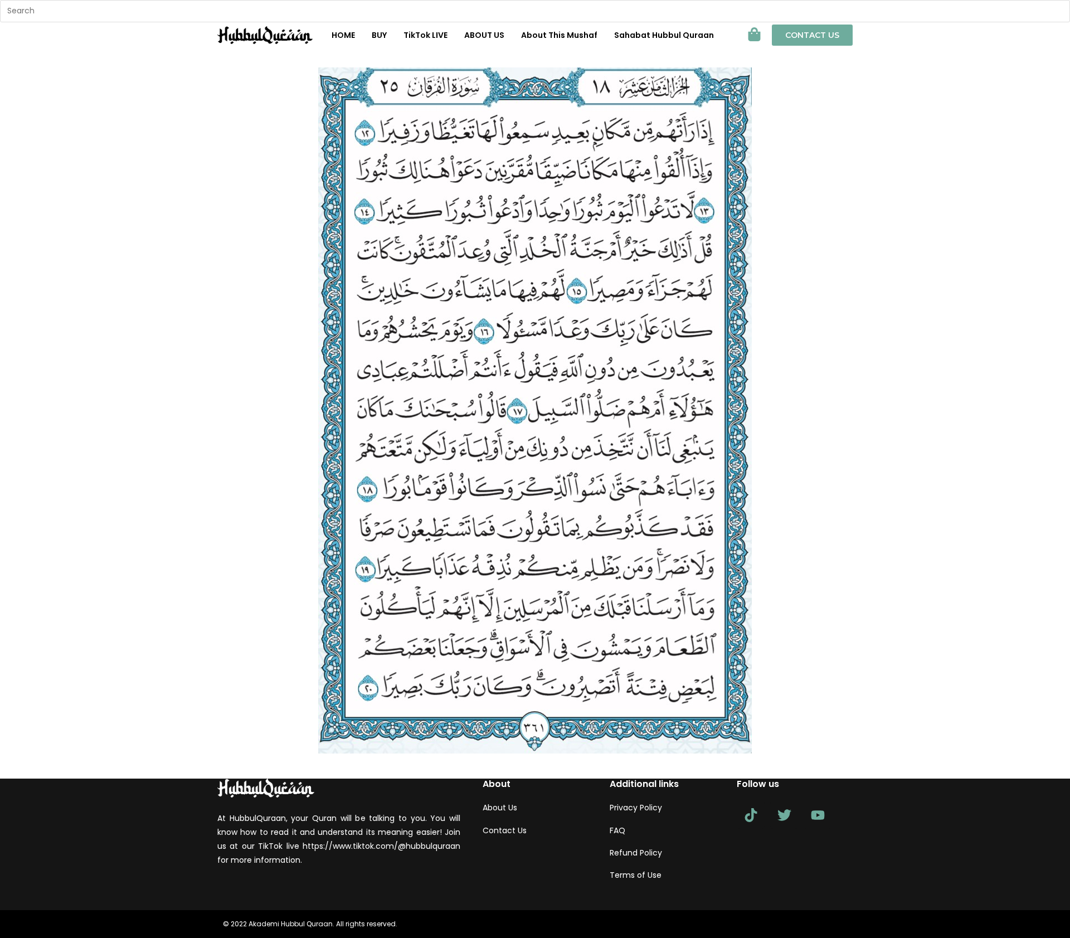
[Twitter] (784, 815)
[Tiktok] (751, 815)
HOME (343, 35)
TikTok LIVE (425, 35)
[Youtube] (817, 815)
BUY (379, 35)
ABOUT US (484, 35)
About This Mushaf (559, 35)
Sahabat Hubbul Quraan (664, 35)
